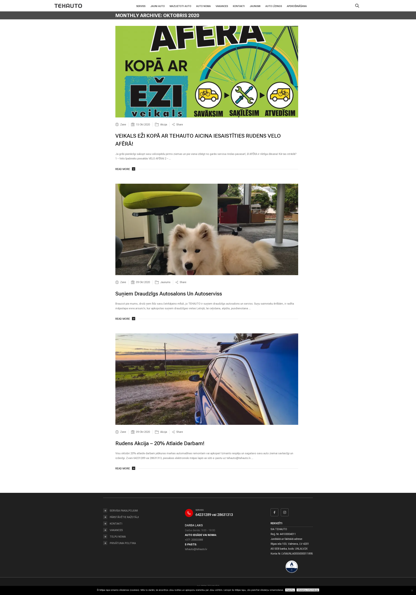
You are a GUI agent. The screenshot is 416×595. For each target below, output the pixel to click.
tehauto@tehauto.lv (196, 549)
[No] (412, 590)
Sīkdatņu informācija (308, 590)
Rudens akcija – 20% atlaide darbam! (160, 443)
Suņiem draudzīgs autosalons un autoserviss (168, 294)
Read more (122, 169)
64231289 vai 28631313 (214, 515)
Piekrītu (290, 590)
